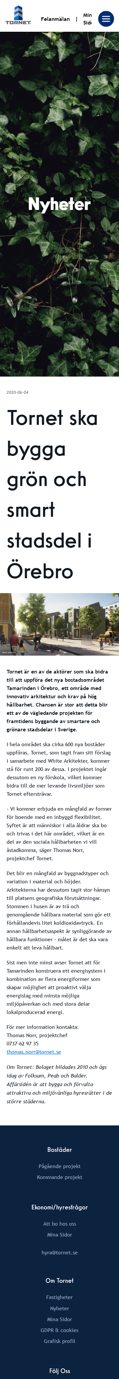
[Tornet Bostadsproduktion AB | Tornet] (18, 16)
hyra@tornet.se (60, 1252)
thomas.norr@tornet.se (34, 1052)
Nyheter (59, 1308)
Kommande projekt (59, 1177)
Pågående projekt (60, 1166)
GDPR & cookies (59, 1330)
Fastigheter (59, 1297)
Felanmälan (55, 19)
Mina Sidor (59, 1234)
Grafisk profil (59, 1341)
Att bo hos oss (59, 1224)
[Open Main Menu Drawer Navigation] (106, 19)
